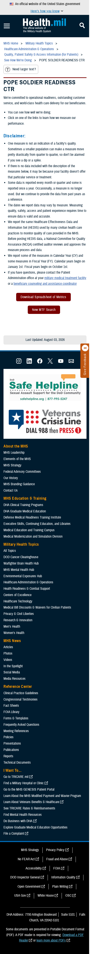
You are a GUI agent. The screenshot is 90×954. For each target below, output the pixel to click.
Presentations (12, 743)
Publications (11, 750)
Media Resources (14, 678)
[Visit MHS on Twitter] (50, 362)
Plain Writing (60, 886)
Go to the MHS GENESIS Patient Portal (28, 789)
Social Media (11, 672)
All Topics (9, 551)
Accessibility (34, 868)
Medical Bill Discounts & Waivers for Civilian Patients (37, 607)
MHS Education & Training (25, 498)
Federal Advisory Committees (22, 471)
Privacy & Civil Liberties (18, 614)
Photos (7, 653)
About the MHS (15, 446)
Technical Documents (17, 762)
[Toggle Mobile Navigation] (6, 26)
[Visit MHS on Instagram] (18, 362)
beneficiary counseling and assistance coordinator (45, 283)
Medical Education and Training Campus (29, 530)
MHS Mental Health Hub (18, 570)
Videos (7, 660)
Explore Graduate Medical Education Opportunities (35, 827)
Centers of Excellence (17, 595)
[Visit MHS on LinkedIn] (29, 362)
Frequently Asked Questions (21, 724)
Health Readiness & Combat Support (26, 588)
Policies (8, 737)
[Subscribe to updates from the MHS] (71, 362)
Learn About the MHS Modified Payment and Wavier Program (42, 796)
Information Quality (63, 877)
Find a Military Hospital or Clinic (23, 783)
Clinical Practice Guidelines (20, 693)
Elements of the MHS (17, 459)
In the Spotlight (13, 666)
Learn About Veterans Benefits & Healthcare (31, 802)
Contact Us (10, 490)
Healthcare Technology (17, 601)
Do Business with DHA (17, 821)
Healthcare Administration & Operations (28, 582)
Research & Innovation (17, 620)
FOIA (56, 868)
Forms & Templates (15, 718)
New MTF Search (44, 310)
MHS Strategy (12, 465)
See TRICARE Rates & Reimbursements (29, 808)
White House (46, 895)
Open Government (29, 886)
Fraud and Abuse (57, 859)
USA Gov (20, 895)
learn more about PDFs (51, 940)
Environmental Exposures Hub (22, 576)
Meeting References (16, 731)
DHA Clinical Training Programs (23, 505)
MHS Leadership (13, 452)
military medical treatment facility (65, 278)
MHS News (12, 640)
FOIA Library (11, 712)
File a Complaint (13, 833)
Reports (8, 756)
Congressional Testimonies (20, 699)
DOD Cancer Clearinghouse (20, 557)
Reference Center (17, 686)
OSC (68, 895)
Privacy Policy (55, 850)
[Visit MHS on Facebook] (39, 362)
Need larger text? (24, 69)
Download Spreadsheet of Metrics (43, 297)
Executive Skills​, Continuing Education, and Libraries (37, 524)
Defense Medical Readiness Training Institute (32, 517)
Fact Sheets (11, 705)
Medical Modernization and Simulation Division (32, 536)
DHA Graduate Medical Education (24, 511)
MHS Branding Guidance (19, 484)
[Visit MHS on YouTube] (60, 362)
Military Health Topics (21, 544)
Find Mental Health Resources (22, 814)
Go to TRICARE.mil (15, 777)
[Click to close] (85, 348)
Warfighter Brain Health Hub (21, 563)
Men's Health (11, 626)
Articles (8, 647)
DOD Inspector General (25, 877)
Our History (10, 478)
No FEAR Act (26, 859)
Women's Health (13, 633)
